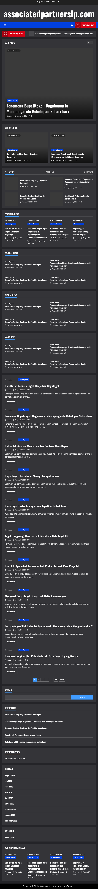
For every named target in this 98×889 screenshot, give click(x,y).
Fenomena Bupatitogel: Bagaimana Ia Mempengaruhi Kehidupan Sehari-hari (54, 33)
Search (8, 690)
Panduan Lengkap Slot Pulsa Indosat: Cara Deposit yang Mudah (41, 656)
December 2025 (11, 820)
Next (62, 680)
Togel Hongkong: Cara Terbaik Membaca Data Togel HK (36, 536)
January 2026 (10, 815)
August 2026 (10, 775)
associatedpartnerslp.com (49, 13)
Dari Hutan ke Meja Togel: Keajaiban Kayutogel (22, 155)
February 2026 (10, 809)
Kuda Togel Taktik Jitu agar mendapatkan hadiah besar (36, 506)
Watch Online (88, 25)
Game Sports (12, 100)
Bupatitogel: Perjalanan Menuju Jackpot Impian (56, 199)
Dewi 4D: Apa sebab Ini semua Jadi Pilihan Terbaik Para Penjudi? (42, 566)
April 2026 (9, 798)
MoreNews (58, 886)
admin (10, 116)
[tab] (9, 172)
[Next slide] (91, 42)
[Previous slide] (88, 42)
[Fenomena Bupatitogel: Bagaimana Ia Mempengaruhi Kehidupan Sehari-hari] (49, 83)
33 (56, 680)
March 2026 (9, 803)
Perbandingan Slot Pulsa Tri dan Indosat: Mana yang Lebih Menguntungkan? (49, 626)
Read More (12, 402)
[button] (5, 25)
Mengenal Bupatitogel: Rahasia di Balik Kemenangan (35, 596)
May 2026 (8, 792)
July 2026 (8, 781)
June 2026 (9, 786)
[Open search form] (72, 25)
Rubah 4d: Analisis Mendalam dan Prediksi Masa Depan (11, 199)
